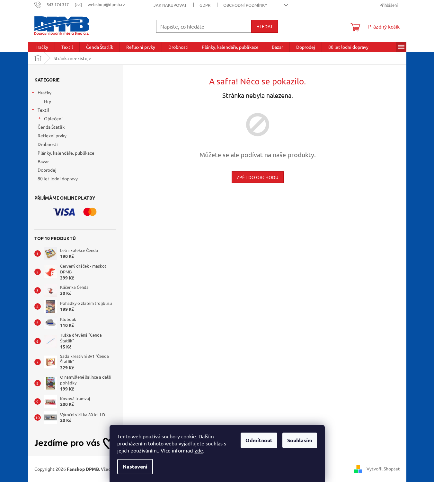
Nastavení (135, 466)
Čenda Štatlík (51, 127)
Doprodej (47, 170)
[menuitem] (41, 47)
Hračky (44, 92)
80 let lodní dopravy (58, 178)
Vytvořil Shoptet (383, 468)
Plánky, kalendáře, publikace (66, 153)
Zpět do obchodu (258, 177)
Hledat (264, 26)
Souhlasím (299, 440)
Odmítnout (258, 440)
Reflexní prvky (52, 135)
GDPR (204, 5)
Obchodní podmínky (245, 5)
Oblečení (53, 118)
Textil (43, 110)
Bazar (43, 161)
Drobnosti (48, 144)
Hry (47, 101)
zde (199, 450)
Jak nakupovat (170, 5)
